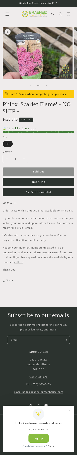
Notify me (38, 181)
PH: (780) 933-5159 (38, 384)
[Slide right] (46, 86)
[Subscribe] (66, 340)
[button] (7, 14)
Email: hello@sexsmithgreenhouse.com (38, 391)
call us (18, 262)
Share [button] (9, 280)
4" (9, 144)
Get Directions (38, 376)
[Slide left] (31, 86)
